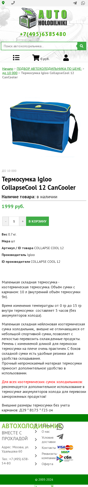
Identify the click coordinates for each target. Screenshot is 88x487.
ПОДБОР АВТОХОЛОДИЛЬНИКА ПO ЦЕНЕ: (49, 68)
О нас (46, 431)
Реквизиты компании (49, 455)
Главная (47, 425)
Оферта (47, 464)
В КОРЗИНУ (37, 221)
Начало (7, 68)
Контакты (49, 447)
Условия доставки (49, 439)
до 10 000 (10, 73)
